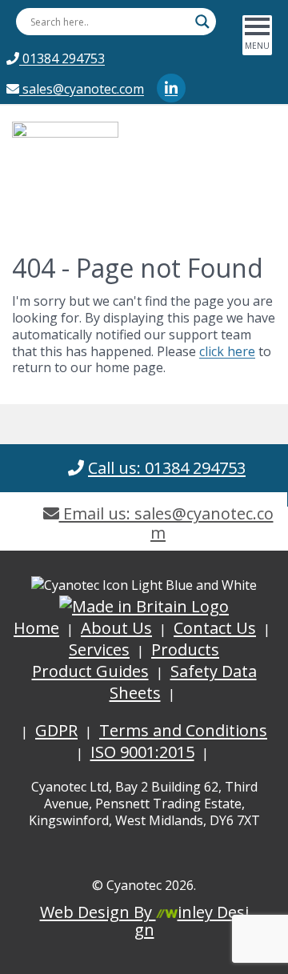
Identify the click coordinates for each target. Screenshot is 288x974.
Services (99, 649)
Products (185, 649)
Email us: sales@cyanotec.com (166, 523)
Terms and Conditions (183, 730)
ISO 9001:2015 (142, 752)
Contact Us (215, 628)
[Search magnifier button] (202, 21)
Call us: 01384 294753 (167, 468)
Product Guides (90, 671)
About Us (116, 628)
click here (227, 351)
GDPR (56, 730)
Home (36, 628)
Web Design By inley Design (144, 920)
